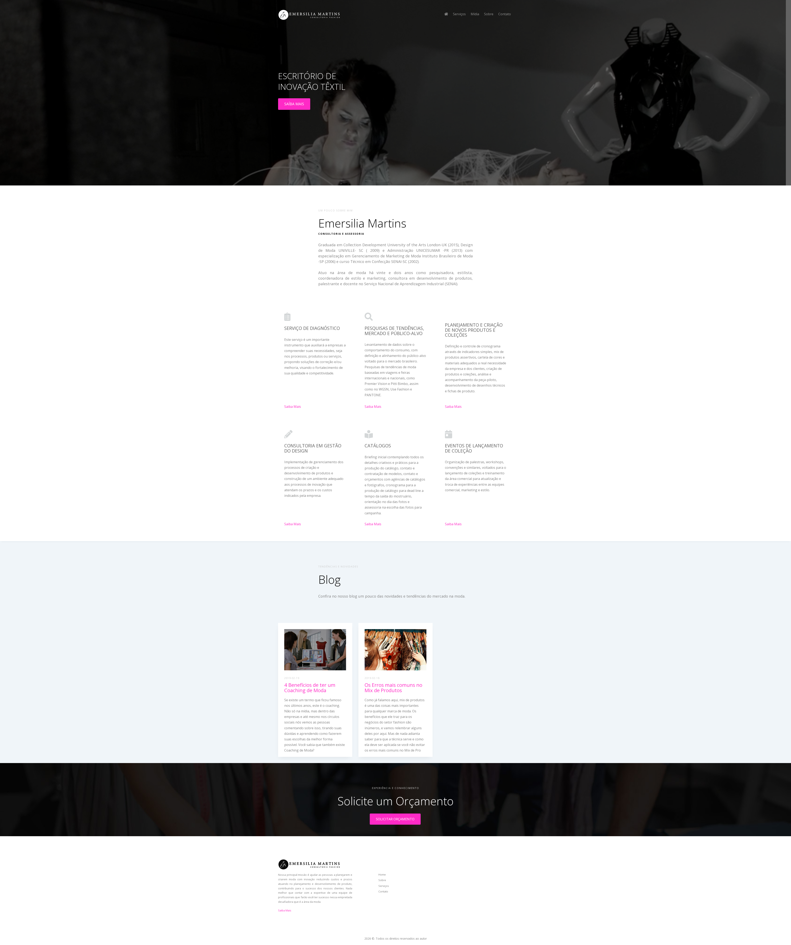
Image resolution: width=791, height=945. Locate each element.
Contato (504, 14)
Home (382, 874)
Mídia (475, 14)
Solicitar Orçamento (395, 819)
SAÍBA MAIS (294, 103)
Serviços (459, 14)
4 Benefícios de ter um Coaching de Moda (309, 687)
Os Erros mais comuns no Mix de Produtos (393, 687)
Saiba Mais (292, 406)
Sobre (488, 14)
